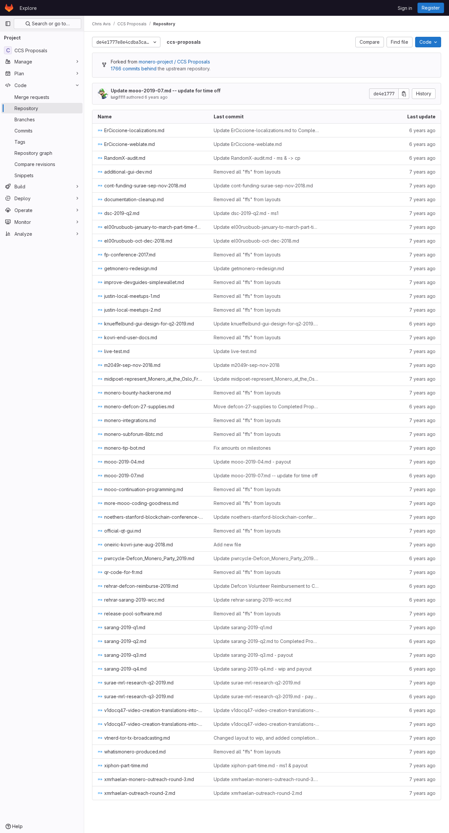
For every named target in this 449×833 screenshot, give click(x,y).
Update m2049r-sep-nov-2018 (247, 365)
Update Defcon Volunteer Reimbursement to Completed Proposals (266, 586)
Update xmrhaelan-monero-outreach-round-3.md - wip (266, 779)
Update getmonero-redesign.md (249, 268)
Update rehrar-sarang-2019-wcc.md (252, 600)
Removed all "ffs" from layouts (247, 172)
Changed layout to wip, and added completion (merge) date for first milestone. (266, 738)
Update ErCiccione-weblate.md (248, 144)
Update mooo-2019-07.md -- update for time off (166, 90)
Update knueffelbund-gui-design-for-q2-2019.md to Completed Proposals (266, 323)
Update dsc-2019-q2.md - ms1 (246, 213)
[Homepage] (9, 8)
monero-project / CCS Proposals (174, 61)
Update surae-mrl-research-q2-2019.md (257, 682)
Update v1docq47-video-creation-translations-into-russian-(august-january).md (266, 710)
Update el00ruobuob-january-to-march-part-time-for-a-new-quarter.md (266, 227)
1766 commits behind (133, 68)
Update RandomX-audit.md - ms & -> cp (257, 158)
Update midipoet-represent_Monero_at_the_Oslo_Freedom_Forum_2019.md (266, 379)
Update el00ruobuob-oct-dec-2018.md (256, 241)
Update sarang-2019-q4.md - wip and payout (263, 669)
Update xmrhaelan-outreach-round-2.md (258, 793)
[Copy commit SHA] (404, 93)
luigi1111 (118, 97)
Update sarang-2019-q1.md (243, 627)
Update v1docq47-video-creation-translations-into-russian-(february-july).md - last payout (266, 724)
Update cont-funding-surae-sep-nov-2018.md (263, 185)
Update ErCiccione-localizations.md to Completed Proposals (266, 130)
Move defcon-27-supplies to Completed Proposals (266, 406)
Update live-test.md (235, 351)
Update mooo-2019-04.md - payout (252, 461)
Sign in (405, 8)
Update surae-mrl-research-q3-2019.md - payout (266, 696)
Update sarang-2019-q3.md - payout (253, 655)
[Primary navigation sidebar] (8, 23)
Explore (28, 8)
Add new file (227, 544)
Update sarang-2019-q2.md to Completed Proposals (266, 641)
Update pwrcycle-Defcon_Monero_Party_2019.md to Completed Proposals (266, 558)
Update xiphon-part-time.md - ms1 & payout (261, 765)
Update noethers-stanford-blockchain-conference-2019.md (266, 517)
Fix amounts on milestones (242, 448)
